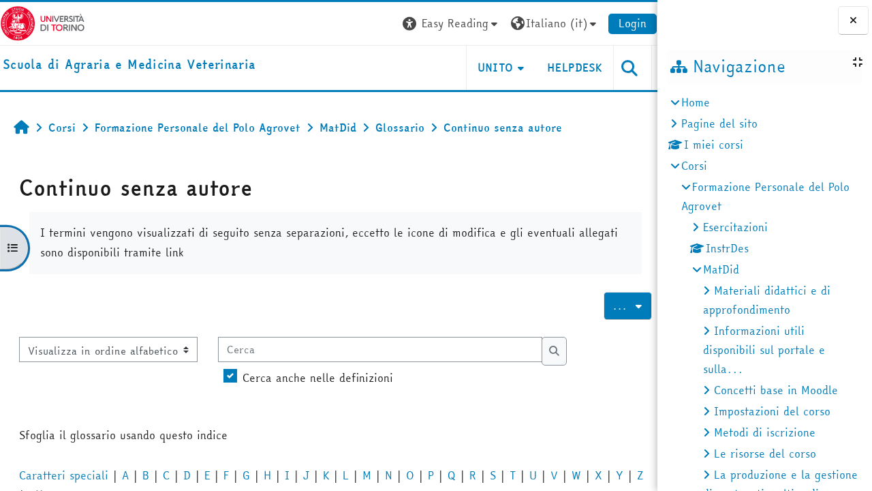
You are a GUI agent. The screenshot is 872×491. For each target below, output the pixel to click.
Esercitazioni (735, 227)
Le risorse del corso (765, 453)
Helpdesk (574, 67)
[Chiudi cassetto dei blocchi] (853, 20)
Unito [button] (496, 67)
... (632, 305)
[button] (452, 23)
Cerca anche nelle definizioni (318, 378)
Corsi (694, 166)
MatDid (721, 269)
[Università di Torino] (42, 22)
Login (633, 23)
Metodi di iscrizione (764, 432)
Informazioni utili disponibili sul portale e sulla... (764, 350)
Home (695, 102)
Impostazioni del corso (772, 411)
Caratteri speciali (63, 475)
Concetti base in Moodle (776, 390)
